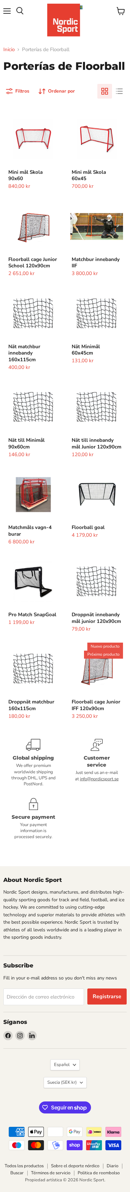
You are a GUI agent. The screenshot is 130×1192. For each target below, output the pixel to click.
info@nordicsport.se (99, 779)
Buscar (17, 1173)
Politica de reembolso (99, 1173)
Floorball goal (88, 527)
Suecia (62, 1082)
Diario (112, 1166)
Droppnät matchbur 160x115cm (31, 705)
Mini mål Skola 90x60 (25, 175)
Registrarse (107, 996)
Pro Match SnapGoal (32, 614)
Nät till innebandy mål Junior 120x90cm (96, 443)
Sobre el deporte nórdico (75, 1166)
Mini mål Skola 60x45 (89, 175)
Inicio (9, 49)
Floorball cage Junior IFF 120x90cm (96, 705)
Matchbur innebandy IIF (96, 262)
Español (62, 1065)
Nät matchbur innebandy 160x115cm (24, 353)
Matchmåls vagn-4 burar (30, 530)
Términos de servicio (50, 1173)
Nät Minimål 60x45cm (86, 350)
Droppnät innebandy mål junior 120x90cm (96, 618)
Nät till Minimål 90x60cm (26, 443)
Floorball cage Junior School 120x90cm (32, 262)
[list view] (119, 91)
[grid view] (104, 91)
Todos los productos (24, 1166)
